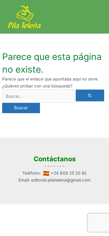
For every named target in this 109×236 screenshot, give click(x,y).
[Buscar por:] (53, 96)
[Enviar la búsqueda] (90, 95)
